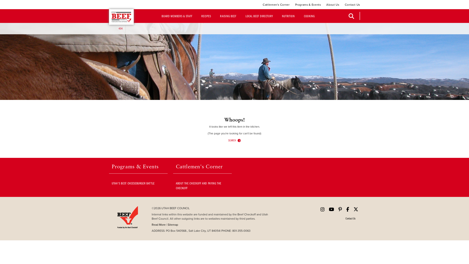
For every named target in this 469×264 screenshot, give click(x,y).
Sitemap (173, 225)
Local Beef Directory (259, 16)
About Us (332, 5)
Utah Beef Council (121, 17)
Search (232, 140)
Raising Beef (228, 16)
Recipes (206, 16)
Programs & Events (308, 5)
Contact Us (352, 5)
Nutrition (288, 16)
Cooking (309, 16)
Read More (159, 225)
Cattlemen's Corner (276, 5)
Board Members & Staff (177, 16)
